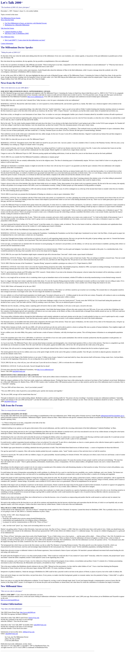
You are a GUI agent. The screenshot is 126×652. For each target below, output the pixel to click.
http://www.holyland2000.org (10, 600)
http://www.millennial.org (35, 96)
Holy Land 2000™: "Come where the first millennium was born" (25, 40)
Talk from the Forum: (7, 28)
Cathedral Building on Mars (13, 31)
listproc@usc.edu (33, 618)
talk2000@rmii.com (19, 371)
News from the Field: (7, 20)
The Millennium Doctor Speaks (10, 18)
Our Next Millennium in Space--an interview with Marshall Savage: (26, 23)
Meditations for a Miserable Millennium (17, 25)
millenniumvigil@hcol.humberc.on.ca (112, 415)
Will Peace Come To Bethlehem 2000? (17, 33)
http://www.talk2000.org (27, 612)
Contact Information (7, 43)
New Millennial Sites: (7, 37)
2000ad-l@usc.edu (28, 632)
